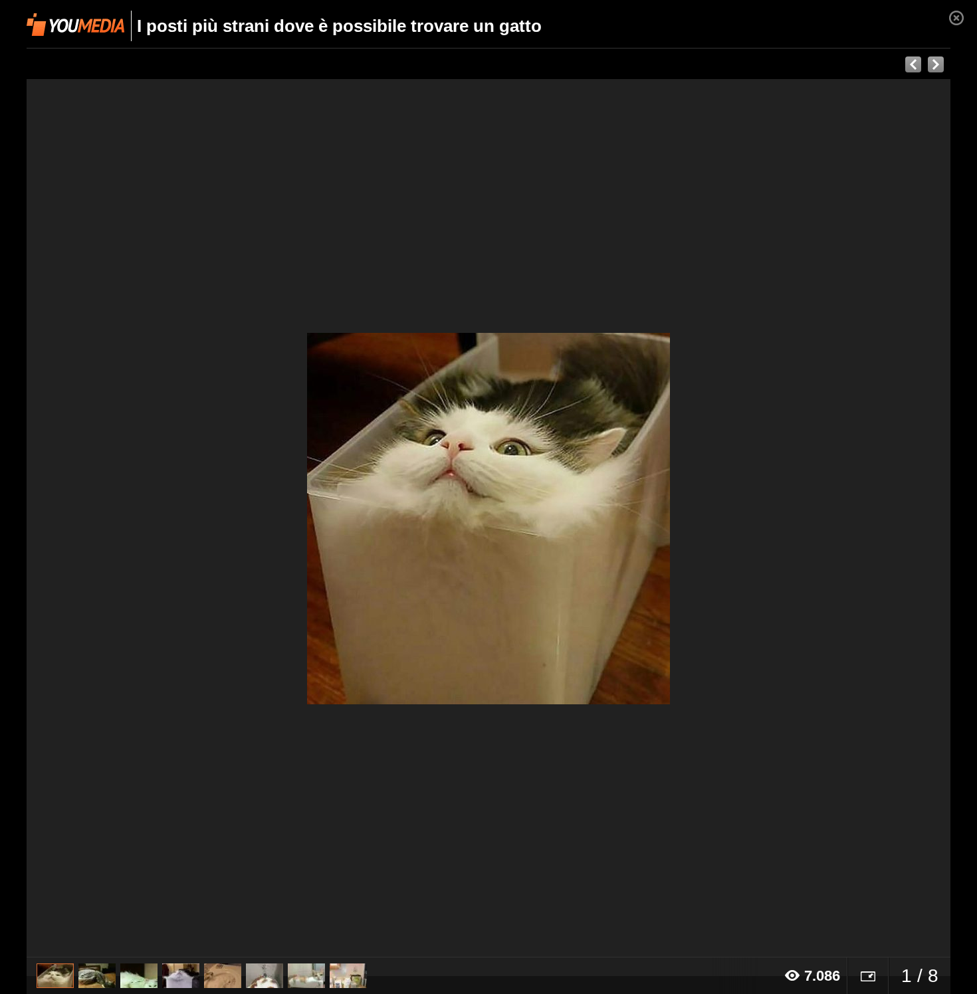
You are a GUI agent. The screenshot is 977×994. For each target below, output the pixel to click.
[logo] (75, 24)
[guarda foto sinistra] (119, 518)
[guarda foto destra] (580, 518)
